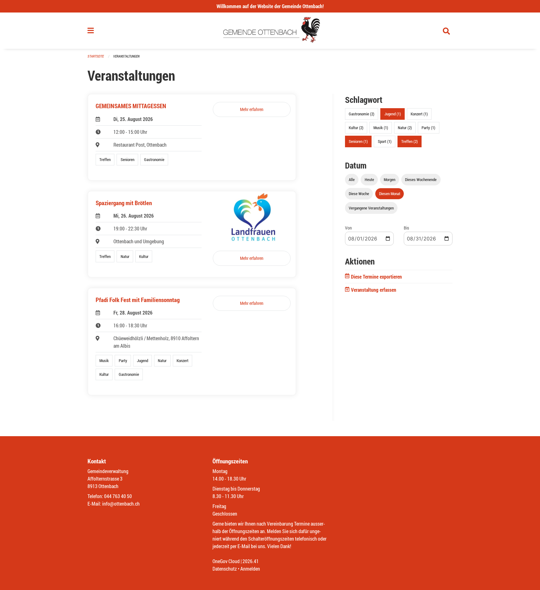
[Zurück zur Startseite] (270, 31)
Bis (406, 228)
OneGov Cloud (226, 561)
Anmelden (250, 568)
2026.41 (250, 561)
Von (348, 228)
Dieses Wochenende (421, 179)
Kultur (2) (356, 127)
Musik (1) (380, 127)
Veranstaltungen (126, 56)
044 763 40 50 (118, 496)
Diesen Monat (389, 193)
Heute (369, 179)
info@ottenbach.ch (121, 503)
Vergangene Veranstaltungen (371, 207)
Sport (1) (385, 141)
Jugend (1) (392, 113)
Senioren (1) (358, 141)
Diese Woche (359, 193)
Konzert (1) (419, 113)
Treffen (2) (409, 141)
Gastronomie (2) (361, 113)
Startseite (96, 56)
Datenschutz (224, 568)
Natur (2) (405, 127)
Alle (352, 179)
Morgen (389, 179)
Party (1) (428, 127)
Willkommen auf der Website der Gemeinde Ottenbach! (270, 6)
